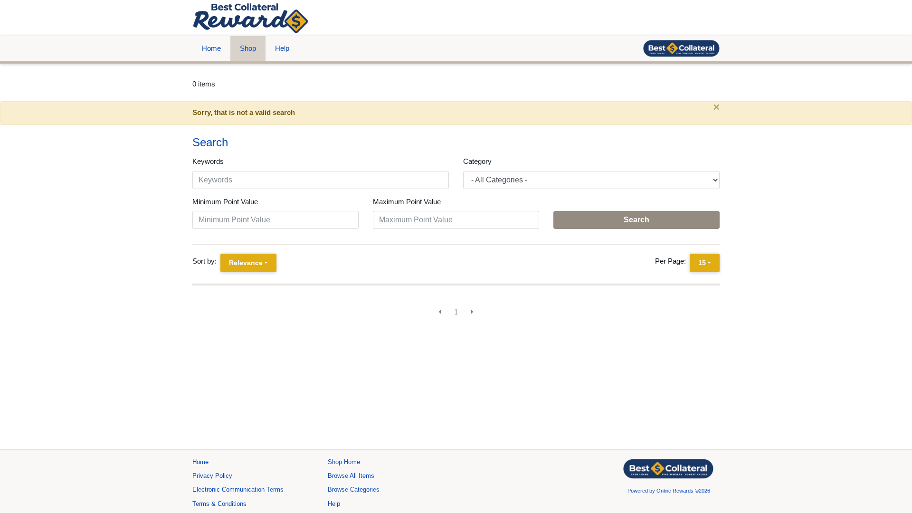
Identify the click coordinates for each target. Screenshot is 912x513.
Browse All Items (351, 475)
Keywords (208, 161)
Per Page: (672, 261)
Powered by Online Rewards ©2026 (668, 491)
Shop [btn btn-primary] (248, 48)
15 (702, 262)
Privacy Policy (212, 475)
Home (211, 48)
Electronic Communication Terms (238, 489)
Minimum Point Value (225, 202)
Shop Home (344, 462)
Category (477, 161)
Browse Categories (354, 489)
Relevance (246, 262)
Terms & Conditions (219, 503)
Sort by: (206, 261)
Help (282, 48)
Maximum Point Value (407, 202)
